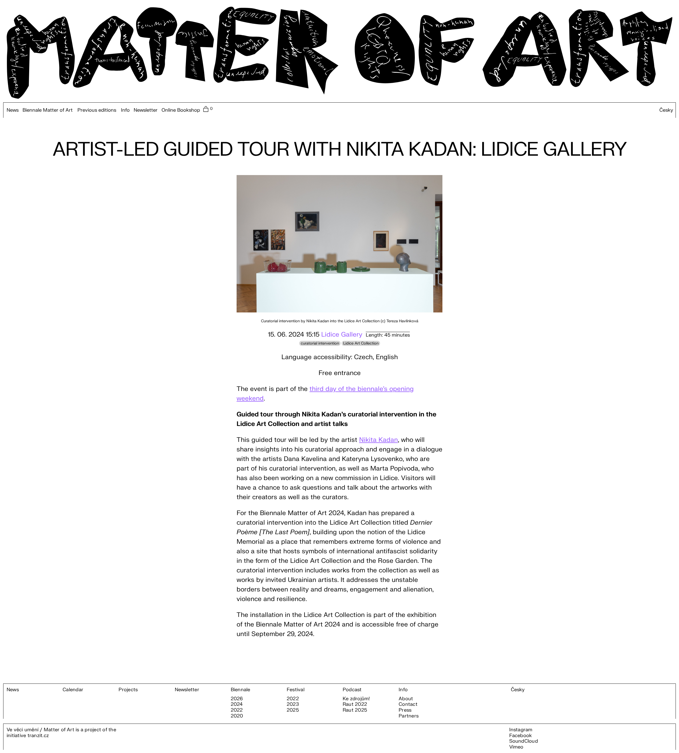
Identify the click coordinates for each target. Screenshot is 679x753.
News (13, 110)
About (406, 699)
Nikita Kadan (378, 440)
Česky (666, 110)
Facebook (520, 736)
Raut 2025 (355, 710)
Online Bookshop (181, 110)
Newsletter (146, 110)
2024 (237, 704)
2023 (293, 704)
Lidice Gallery (341, 334)
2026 (237, 699)
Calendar (73, 690)
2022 (237, 710)
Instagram (521, 730)
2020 (237, 716)
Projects (128, 690)
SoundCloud (523, 741)
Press (405, 710)
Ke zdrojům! (356, 699)
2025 (293, 710)
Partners (409, 716)
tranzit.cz (38, 736)
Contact (408, 704)
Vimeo (516, 747)
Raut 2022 (355, 704)
